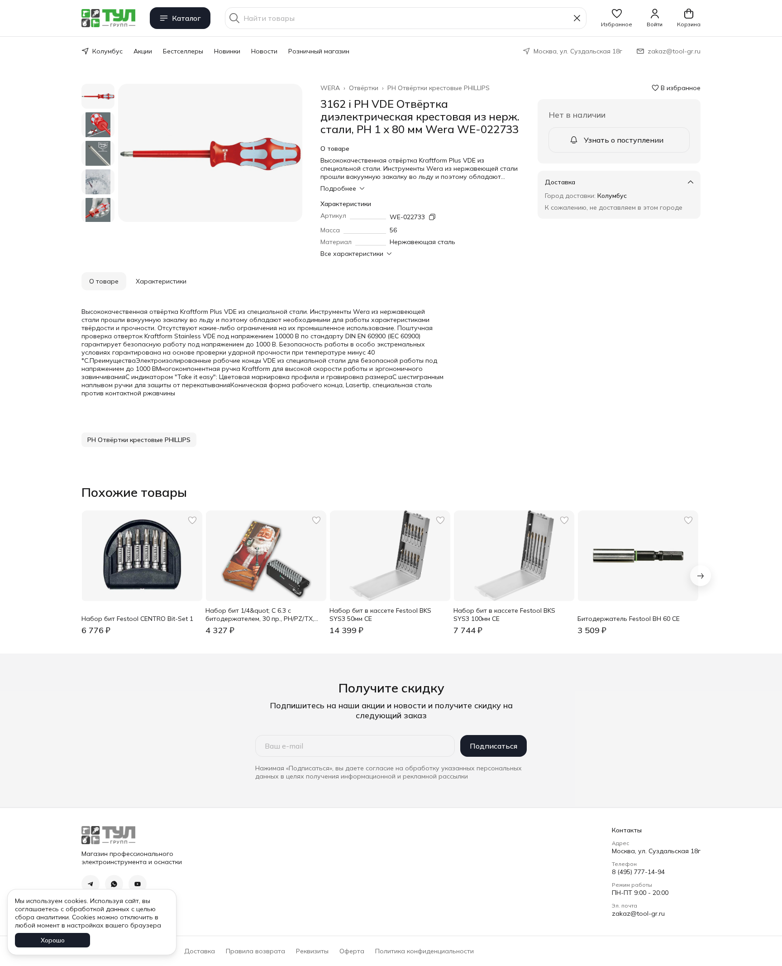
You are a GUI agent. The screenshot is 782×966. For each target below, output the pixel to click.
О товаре (104, 281)
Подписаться (493, 745)
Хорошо (53, 940)
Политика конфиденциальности (424, 951)
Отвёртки (363, 88)
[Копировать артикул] (432, 216)
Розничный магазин (318, 51)
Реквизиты (312, 951)
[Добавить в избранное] (192, 520)
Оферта (351, 951)
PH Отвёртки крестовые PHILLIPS (438, 88)
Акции (143, 51)
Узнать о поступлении (623, 139)
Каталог (186, 18)
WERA (330, 88)
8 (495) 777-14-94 (638, 872)
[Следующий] (700, 575)
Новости (264, 51)
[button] (616, 18)
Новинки (227, 51)
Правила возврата (255, 951)
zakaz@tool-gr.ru (638, 913)
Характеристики (161, 281)
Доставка (199, 951)
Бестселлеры (183, 51)
